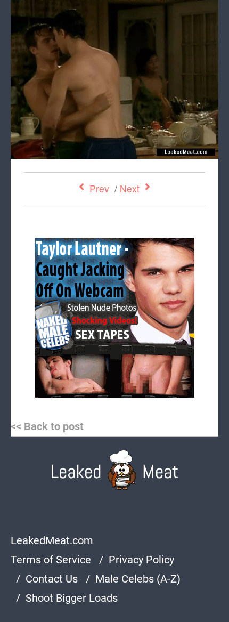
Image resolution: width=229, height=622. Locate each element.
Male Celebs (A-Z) (138, 578)
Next (129, 188)
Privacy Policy (141, 559)
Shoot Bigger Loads (72, 598)
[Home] (115, 469)
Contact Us (52, 578)
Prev (99, 188)
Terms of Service (51, 559)
